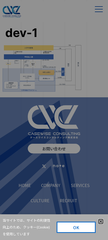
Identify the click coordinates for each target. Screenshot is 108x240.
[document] (54, 120)
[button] (101, 221)
